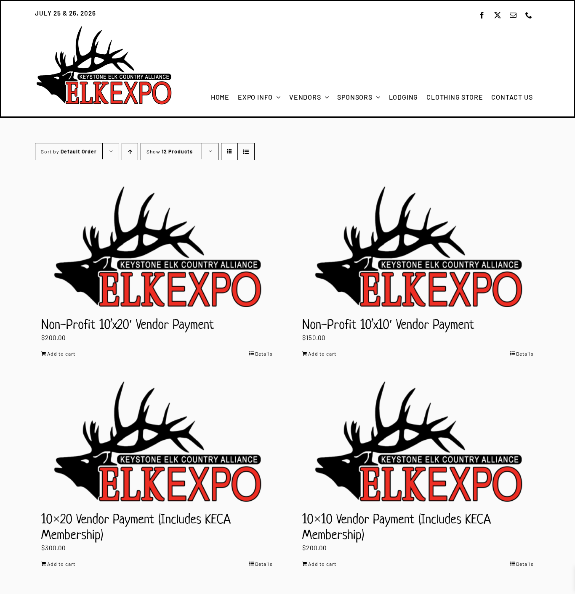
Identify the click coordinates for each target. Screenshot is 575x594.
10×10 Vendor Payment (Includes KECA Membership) (396, 526)
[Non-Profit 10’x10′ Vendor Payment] (418, 246)
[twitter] (497, 15)
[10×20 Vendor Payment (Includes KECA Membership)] (157, 441)
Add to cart (61, 353)
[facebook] (482, 15)
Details (264, 353)
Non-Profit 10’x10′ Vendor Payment (388, 324)
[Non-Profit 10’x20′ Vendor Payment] (157, 246)
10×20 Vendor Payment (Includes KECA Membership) (136, 526)
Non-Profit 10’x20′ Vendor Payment (127, 324)
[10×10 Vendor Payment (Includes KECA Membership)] (418, 441)
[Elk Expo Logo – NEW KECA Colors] (103, 28)
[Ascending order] (130, 151)
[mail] (513, 15)
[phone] (528, 15)
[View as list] (246, 151)
